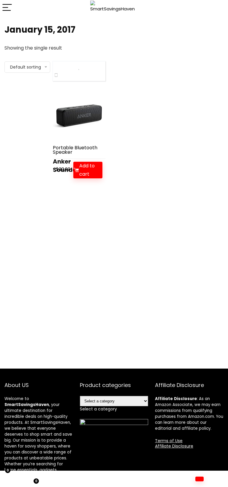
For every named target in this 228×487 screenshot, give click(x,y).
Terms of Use (169, 441)
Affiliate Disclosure (174, 446)
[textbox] (98, 409)
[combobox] (98, 409)
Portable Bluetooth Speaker (75, 150)
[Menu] (7, 8)
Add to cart (87, 169)
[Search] (219, 8)
